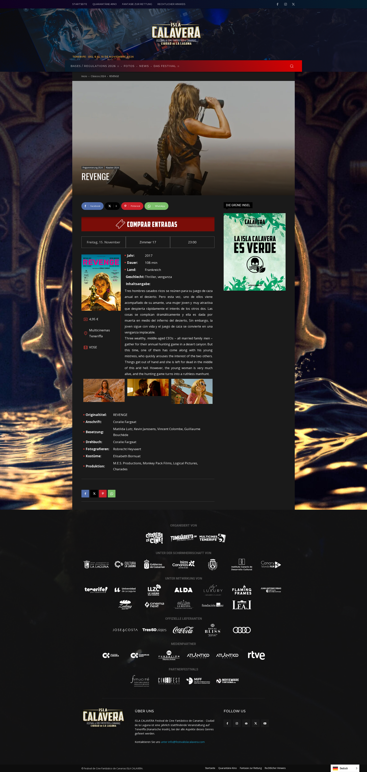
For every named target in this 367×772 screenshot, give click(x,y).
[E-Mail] (246, 723)
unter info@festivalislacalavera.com (183, 742)
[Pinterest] (103, 493)
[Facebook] (278, 4)
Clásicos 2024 (98, 76)
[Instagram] (286, 4)
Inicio (84, 76)
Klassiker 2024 (112, 167)
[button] (291, 66)
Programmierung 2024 (93, 167)
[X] (293, 4)
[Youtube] (265, 723)
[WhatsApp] (111, 493)
